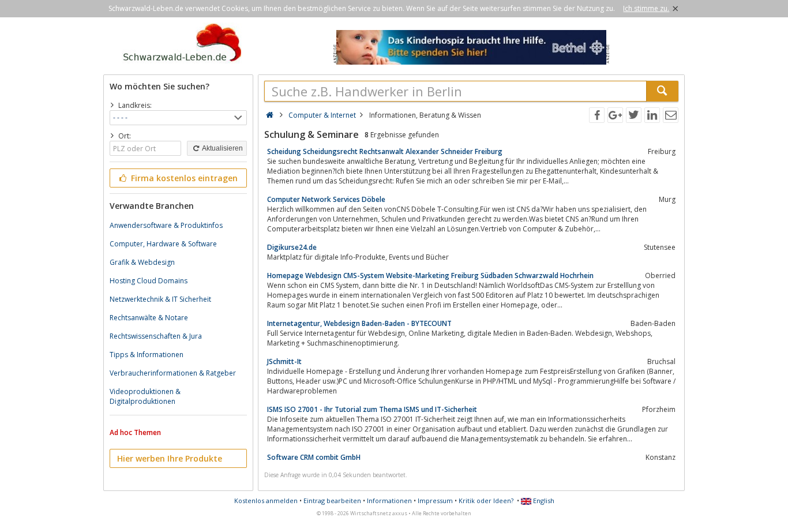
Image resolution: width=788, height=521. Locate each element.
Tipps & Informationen (146, 354)
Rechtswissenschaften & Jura (156, 336)
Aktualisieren (222, 148)
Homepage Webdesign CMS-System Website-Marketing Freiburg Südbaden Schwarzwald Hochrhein (430, 275)
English (542, 500)
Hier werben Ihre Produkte (169, 458)
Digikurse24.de (292, 247)
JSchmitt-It (284, 361)
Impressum (435, 500)
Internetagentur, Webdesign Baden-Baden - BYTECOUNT (359, 323)
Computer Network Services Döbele (326, 199)
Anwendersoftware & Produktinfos (166, 225)
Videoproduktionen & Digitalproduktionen (145, 396)
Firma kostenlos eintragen (183, 178)
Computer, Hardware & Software (163, 244)
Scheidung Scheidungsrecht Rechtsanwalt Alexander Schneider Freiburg (384, 151)
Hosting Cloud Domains (148, 281)
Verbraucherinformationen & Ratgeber (173, 373)
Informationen (389, 500)
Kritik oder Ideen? (486, 500)
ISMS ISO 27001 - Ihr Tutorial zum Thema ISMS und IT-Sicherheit (372, 409)
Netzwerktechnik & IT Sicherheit (160, 299)
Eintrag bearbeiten (332, 500)
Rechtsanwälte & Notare (149, 318)
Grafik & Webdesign (142, 262)
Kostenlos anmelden (266, 500)
